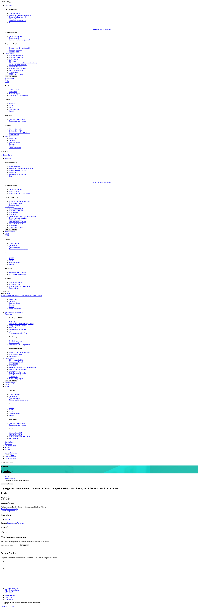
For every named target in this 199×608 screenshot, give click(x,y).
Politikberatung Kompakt (17, 68)
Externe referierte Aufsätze (18, 65)
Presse (7, 80)
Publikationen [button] (9, 53)
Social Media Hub (15, 148)
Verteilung (20, 523)
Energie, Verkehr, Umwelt (17, 17)
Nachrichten (13, 92)
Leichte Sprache (10, 458)
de (9, 293)
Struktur (11, 104)
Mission (11, 105)
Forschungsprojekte (15, 50)
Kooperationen (14, 135)
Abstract (7, 519)
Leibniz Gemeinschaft (12, 588)
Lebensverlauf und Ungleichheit (19, 40)
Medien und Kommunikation (18, 95)
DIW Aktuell (13, 59)
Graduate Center (14, 142)
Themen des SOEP (15, 129)
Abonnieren (24, 545)
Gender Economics (15, 36)
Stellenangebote (14, 109)
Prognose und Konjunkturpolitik (19, 48)
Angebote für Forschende (17, 119)
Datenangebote (14, 52)
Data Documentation (16, 70)
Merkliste (14, 312)
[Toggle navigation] (10, 2)
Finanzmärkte (11, 523)
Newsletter (4, 549)
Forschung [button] (8, 5)
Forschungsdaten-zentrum (17, 121)
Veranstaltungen (10, 78)
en (1, 153)
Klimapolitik (13, 19)
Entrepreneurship (14, 38)
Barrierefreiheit (10, 595)
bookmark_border (7, 155)
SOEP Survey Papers (16, 74)
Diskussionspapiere (15, 66)
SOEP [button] (7, 82)
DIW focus (12, 61)
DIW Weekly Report (16, 57)
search (3, 2)
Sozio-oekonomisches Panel (101, 29)
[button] (5, 2)
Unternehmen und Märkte (17, 21)
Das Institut (13, 138)
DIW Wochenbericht (16, 55)
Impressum (8, 597)
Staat (10, 22)
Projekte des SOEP (15, 131)
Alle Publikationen (11, 76)
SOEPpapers (13, 72)
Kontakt (11, 111)
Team (11, 107)
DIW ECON (9, 592)
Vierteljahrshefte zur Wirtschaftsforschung (22, 63)
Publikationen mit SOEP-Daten (19, 133)
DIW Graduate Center (12, 590)
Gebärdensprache (10, 457)
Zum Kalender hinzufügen (9, 509)
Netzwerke (12, 140)
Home (7, 476)
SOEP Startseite (14, 90)
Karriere (12, 144)
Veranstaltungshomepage (9, 511)
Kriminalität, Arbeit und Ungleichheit (21, 15)
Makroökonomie (14, 13)
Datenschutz (9, 599)
